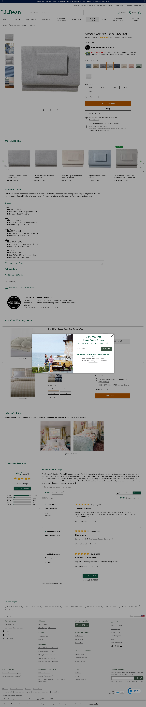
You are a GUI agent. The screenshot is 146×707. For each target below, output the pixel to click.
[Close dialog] (112, 335)
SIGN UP (106, 349)
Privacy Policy (93, 362)
